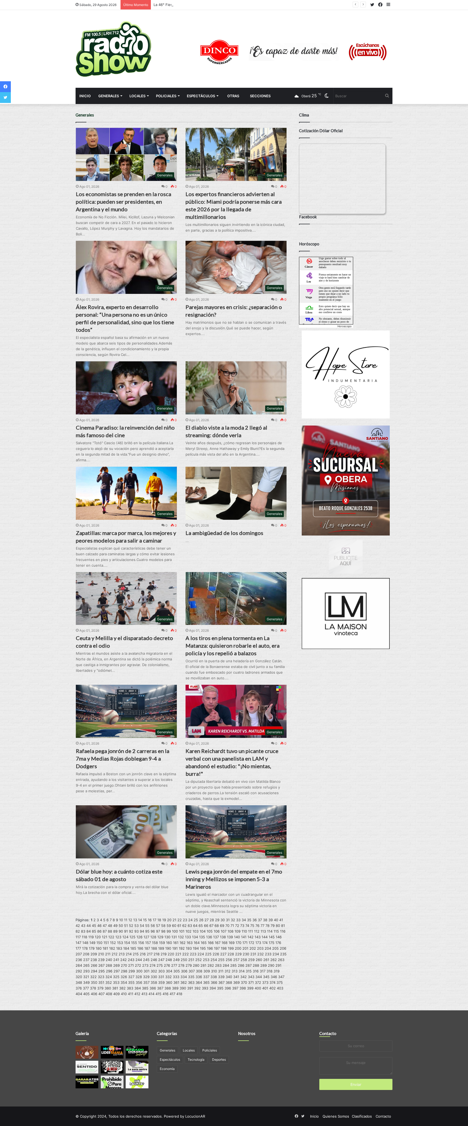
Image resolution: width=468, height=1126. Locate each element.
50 (121, 925)
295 (101, 971)
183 (119, 948)
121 (104, 937)
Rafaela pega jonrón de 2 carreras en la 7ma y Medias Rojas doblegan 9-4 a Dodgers (122, 758)
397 (235, 988)
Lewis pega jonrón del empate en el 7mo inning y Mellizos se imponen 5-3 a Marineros (234, 879)
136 (209, 937)
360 (169, 982)
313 (235, 971)
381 (115, 988)
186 (140, 948)
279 (189, 965)
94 (142, 931)
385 (145, 988)
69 (222, 925)
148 (85, 942)
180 (99, 948)
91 (126, 931)
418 (179, 994)
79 (273, 925)
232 (260, 954)
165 (204, 942)
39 (270, 920)
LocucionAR (195, 1116)
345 (266, 977)
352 (108, 982)
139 (230, 937)
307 (191, 971)
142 (250, 937)
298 (124, 971)
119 (91, 937)
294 (94, 971)
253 (206, 960)
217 (149, 954)
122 (111, 937)
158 (155, 942)
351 (101, 982)
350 (94, 982)
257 (236, 960)
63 (190, 925)
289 (263, 965)
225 (208, 954)
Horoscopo (344, 326)
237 (86, 960)
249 (176, 960)
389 (175, 988)
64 (195, 925)
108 (230, 931)
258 (243, 960)
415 (158, 994)
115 (276, 931)
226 (216, 954)
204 (268, 948)
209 (93, 954)
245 (146, 960)
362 (183, 982)
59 (169, 925)
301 (147, 971)
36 (254, 920)
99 (169, 931)
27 (206, 920)
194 (196, 948)
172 (251, 942)
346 (274, 977)
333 (176, 977)
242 (123, 960)
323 (101, 977)
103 (196, 931)
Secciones (260, 96)
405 (86, 994)
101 (181, 931)
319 (277, 971)
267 (101, 965)
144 (265, 937)
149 (92, 942)
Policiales (166, 96)
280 (196, 965)
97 (158, 931)
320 (79, 977)
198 (224, 948)
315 (249, 971)
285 (233, 965)
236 (79, 960)
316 (256, 971)
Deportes (219, 1059)
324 (108, 977)
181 (105, 948)
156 (141, 942)
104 (203, 931)
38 (265, 920)
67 (211, 925)
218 (157, 954)
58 (163, 925)
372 (258, 982)
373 (265, 982)
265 (86, 965)
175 (271, 942)
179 (92, 948)
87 (105, 931)
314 (242, 971)
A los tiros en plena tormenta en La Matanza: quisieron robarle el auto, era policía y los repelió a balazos (233, 645)
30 (222, 920)
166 (211, 942)
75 (252, 925)
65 (201, 925)
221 (178, 954)
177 (78, 948)
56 (153, 925)
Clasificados (362, 1116)
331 (161, 977)
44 (88, 925)
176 (278, 942)
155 (134, 942)
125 (132, 937)
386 (153, 988)
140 (237, 937)
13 (135, 920)
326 (124, 977)
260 (259, 960)
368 (229, 982)
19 (164, 920)
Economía (167, 1069)
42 (78, 925)
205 (275, 948)
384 (137, 988)
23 (185, 920)
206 (283, 948)
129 (160, 937)
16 (150, 920)
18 (159, 920)
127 (146, 937)
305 (176, 971)
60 (174, 925)
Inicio (85, 96)
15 (145, 920)
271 (131, 965)
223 (193, 954)
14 (140, 920)
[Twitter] (5, 97)
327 (131, 977)
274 (152, 965)
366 (214, 982)
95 (147, 931)
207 (79, 954)
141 (243, 937)
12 (130, 920)
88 (110, 931)
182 (112, 948)
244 (138, 960)
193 (189, 948)
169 (232, 942)
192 (182, 948)
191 (175, 948)
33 (238, 920)
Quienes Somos (336, 1116)
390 (183, 988)
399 (250, 988)
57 (158, 925)
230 (246, 954)
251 (191, 960)
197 (217, 948)
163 (190, 942)
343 (251, 977)
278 (181, 965)
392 (197, 988)
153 (120, 942)
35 (249, 920)
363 (191, 982)
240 (109, 960)
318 (269, 971)
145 (272, 937)
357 (146, 982)
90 (121, 931)
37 (260, 920)
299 (131, 971)
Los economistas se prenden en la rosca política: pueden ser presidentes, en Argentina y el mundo (123, 201)
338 (213, 977)
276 (167, 965)
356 (139, 982)
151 (106, 942)
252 (198, 960)
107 (223, 931)
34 (244, 920)
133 (188, 937)
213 (122, 954)
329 (146, 977)
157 (148, 942)
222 (185, 954)
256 (229, 960)
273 (145, 965)
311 (220, 971)
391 (190, 988)
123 (118, 937)
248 (168, 960)
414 (151, 994)
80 (278, 925)
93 (136, 931)
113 (263, 931)
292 (79, 971)
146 (279, 937)
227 (223, 954)
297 (116, 971)
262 (273, 960)
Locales (137, 96)
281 (203, 965)
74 (247, 925)
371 (251, 982)
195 (203, 948)
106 (217, 931)
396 (228, 988)
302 (154, 971)
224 (200, 954)
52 (131, 925)
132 (181, 937)
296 (109, 971)
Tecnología (196, 1059)
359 (161, 982)
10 (121, 920)
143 (258, 937)
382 (122, 988)
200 (238, 948)
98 (163, 931)
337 (206, 977)
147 (78, 942)
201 (245, 948)
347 (281, 977)
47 (105, 925)
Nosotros (246, 1033)
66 (206, 925)
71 (232, 925)
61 (179, 925)
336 (199, 977)
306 (184, 971)
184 (126, 948)
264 (79, 965)
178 (85, 948)
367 (221, 982)
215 (136, 954)
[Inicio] (113, 49)
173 (258, 942)
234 (275, 954)
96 (153, 931)
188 (154, 948)
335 (191, 977)
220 (171, 954)
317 (262, 971)
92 (131, 931)
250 (184, 960)
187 (147, 948)
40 (276, 920)
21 (174, 920)
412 (137, 994)
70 (227, 925)
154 (127, 942)
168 (224, 942)
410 (124, 994)
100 (175, 931)
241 (116, 960)
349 (86, 982)
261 (266, 960)
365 (206, 982)
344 (258, 977)
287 (248, 965)
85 (94, 931)
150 (99, 942)
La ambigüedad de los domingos (224, 533)
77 (262, 925)
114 (269, 931)
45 (94, 925)
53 (136, 925)
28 (212, 920)
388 (167, 988)
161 (175, 942)
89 (115, 931)
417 (172, 994)
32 (233, 920)
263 (281, 960)
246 (154, 960)
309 (206, 971)
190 (168, 948)
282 (210, 965)
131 (174, 937)
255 (221, 960)
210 (101, 954)
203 (260, 948)
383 (130, 988)
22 (179, 920)
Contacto (327, 1033)
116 (282, 931)
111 (250, 931)
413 (144, 994)
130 (167, 937)
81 (283, 925)
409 (116, 994)
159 (162, 942)
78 (267, 925)
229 (238, 954)
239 (101, 960)
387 (160, 988)
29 (217, 920)
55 (147, 925)
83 (83, 931)
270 (124, 965)
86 (99, 931)
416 (165, 994)
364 (199, 982)
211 (107, 954)
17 (154, 920)
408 (109, 994)
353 (116, 982)
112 (256, 931)
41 (281, 920)
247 (161, 960)
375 (280, 982)
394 (212, 988)
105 (210, 931)
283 (218, 965)
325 (116, 977)
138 (223, 937)
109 (237, 931)
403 (280, 988)
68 (216, 925)
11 (125, 920)
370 (244, 982)
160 (169, 942)
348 (79, 982)
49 (115, 925)
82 (78, 931)
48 (110, 925)
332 (168, 977)
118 (84, 937)
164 (197, 942)
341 (236, 977)
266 (94, 965)
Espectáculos (201, 96)
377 (86, 988)
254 (213, 960)
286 (241, 965)
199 (231, 948)
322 (93, 977)
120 (98, 937)
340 (229, 977)
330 (154, 977)
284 (226, 965)
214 (129, 954)
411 (130, 994)
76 (257, 925)
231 (253, 954)
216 (143, 954)
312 (227, 971)
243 (131, 960)
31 (228, 920)
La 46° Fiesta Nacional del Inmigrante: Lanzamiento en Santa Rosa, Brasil (215, 4)
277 (174, 965)
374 (272, 982)
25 (196, 920)
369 (236, 982)
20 (169, 920)
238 (93, 960)
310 (214, 971)
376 (79, 988)
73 (242, 925)
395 (220, 988)
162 (183, 942)
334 (183, 977)
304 (169, 971)
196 (210, 948)
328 (138, 977)
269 (116, 965)
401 (265, 988)
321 (86, 977)
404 (79, 994)
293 (86, 971)
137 (216, 937)
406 (94, 994)
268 (109, 965)
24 (190, 920)
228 (230, 954)
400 (258, 988)
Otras (233, 96)
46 (99, 925)
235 (283, 954)
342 (243, 977)
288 (256, 965)
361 (176, 982)
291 (278, 965)
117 (78, 937)
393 (205, 988)
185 (133, 948)
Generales (108, 96)
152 (113, 942)
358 (154, 982)
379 (100, 988)
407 (101, 994)
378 (93, 988)
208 (86, 954)
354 (124, 982)
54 (142, 925)
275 (160, 965)
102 (188, 931)
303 (161, 971)
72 (237, 925)
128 (153, 937)
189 (161, 948)
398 (242, 988)
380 (108, 988)
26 (201, 920)
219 (164, 954)
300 (139, 971)
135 (202, 937)
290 (271, 965)
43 (83, 925)
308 (199, 971)
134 (195, 937)
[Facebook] (5, 86)
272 (138, 965)
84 (88, 931)
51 (126, 925)
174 (265, 942)
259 (251, 960)
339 (221, 977)
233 (268, 954)
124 (125, 937)
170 (238, 942)
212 (115, 954)
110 (244, 931)
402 (272, 988)
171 (245, 942)
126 (139, 937)
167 (217, 942)
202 (252, 948)
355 (131, 982)
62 (184, 925)
